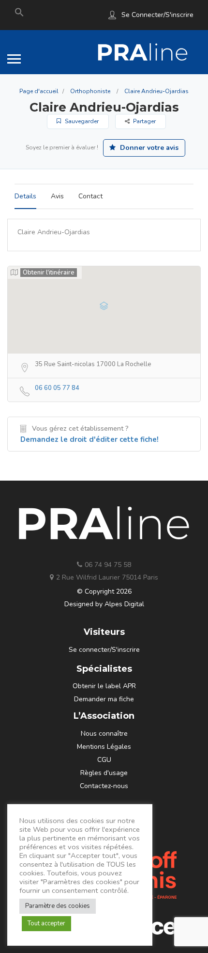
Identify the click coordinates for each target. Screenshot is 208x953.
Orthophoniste (90, 91)
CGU (104, 759)
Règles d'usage (104, 772)
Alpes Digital (124, 604)
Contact (90, 196)
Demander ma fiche (104, 699)
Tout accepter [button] (46, 923)
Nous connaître (104, 733)
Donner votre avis (148, 147)
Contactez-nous (104, 786)
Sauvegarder (81, 121)
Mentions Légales (104, 746)
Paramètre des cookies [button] (57, 906)
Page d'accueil (39, 91)
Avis (57, 196)
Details (25, 196)
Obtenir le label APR (104, 686)
